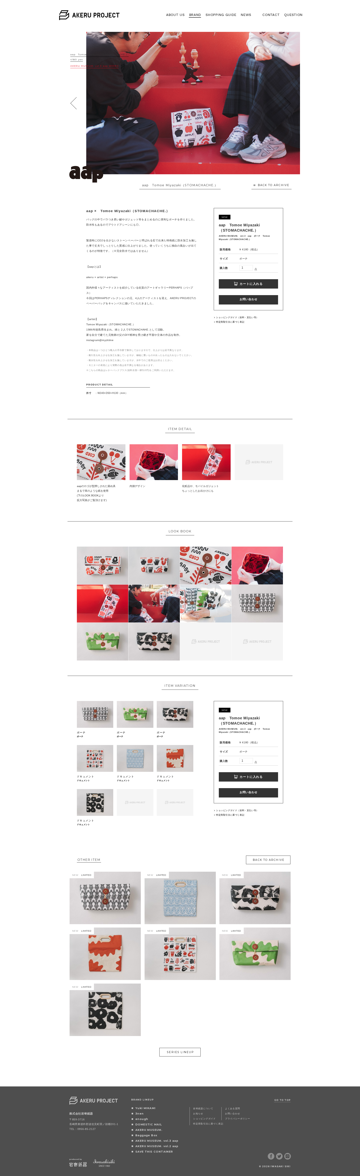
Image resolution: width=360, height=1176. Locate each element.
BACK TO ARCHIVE (274, 185)
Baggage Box (146, 1135)
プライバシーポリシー (237, 1118)
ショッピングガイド (204, 1118)
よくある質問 (232, 1108)
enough (141, 1119)
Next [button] (287, 103)
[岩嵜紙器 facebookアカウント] (271, 1158)
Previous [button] (73, 103)
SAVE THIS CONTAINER (154, 1151)
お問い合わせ (248, 299)
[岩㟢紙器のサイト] (78, 1165)
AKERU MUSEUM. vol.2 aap (156, 1146)
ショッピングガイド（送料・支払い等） (237, 317)
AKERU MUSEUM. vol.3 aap (156, 1140)
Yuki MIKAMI (145, 1108)
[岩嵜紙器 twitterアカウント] (279, 1158)
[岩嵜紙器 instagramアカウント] (287, 1158)
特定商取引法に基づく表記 (230, 322)
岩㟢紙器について (203, 1108)
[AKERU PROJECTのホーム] (89, 17)
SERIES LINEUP (180, 1052)
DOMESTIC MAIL (148, 1124)
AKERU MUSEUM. (148, 1130)
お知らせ (198, 1113)
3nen (139, 1113)
